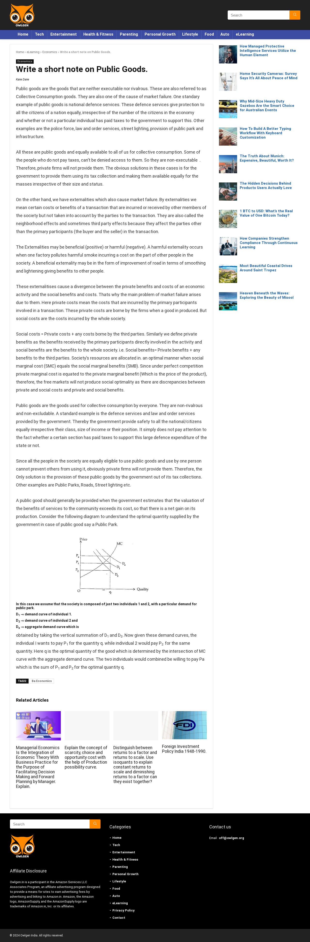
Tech (39, 34)
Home (23, 34)
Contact (118, 917)
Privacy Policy (123, 910)
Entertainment (63, 34)
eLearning (245, 34)
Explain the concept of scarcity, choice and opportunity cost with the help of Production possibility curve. (86, 757)
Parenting (129, 34)
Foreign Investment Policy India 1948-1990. (184, 749)
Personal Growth (160, 34)
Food (209, 34)
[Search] (294, 15)
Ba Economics (42, 681)
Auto (224, 34)
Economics (49, 52)
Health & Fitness (98, 34)
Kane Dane (22, 79)
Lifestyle (190, 34)
